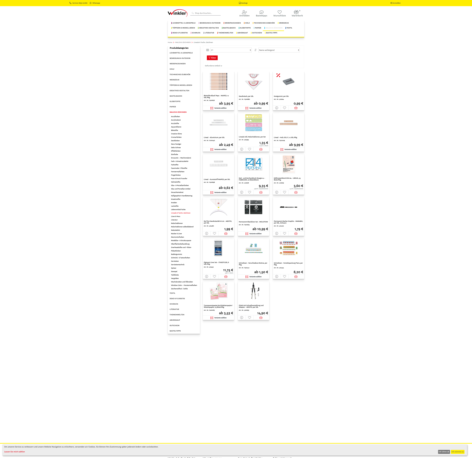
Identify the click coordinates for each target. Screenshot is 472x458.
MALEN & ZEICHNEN (178, 112)
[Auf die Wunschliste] (285, 108)
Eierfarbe (174, 154)
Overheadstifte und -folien (181, 247)
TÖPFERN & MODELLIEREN (181, 85)
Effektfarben (176, 151)
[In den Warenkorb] (296, 108)
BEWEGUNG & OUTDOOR (180, 58)
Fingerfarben (176, 175)
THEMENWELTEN (177, 315)
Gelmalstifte (175, 182)
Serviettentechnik (177, 265)
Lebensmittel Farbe (178, 209)
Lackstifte (174, 206)
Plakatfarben (176, 251)
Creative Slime (176, 134)
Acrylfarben (175, 116)
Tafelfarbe (175, 275)
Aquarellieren (176, 127)
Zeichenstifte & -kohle (179, 289)
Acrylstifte (175, 123)
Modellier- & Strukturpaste (181, 240)
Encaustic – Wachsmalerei (181, 158)
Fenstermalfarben (177, 172)
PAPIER (173, 107)
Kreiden (174, 203)
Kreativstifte (175, 199)
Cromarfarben (176, 137)
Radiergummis (176, 254)
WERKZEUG (174, 80)
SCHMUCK (174, 304)
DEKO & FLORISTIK (177, 299)
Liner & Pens (175, 216)
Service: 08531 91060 (80, 3)
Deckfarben (175, 141)
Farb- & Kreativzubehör (179, 161)
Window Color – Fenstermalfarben (184, 285)
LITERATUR (174, 309)
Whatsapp (96, 3)
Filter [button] (213, 58)
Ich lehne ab (444, 452)
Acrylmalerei (176, 120)
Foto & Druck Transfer (179, 178)
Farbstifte (174, 165)
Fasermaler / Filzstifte (179, 168)
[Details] (277, 108)
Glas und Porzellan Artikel (180, 189)
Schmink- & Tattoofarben (180, 258)
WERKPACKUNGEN (178, 64)
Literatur (174, 220)
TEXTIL (172, 293)
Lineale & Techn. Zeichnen (180, 213)
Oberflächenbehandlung (180, 244)
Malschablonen (177, 223)
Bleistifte (174, 130)
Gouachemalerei (177, 192)
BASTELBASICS (176, 96)
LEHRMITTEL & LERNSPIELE (181, 53)
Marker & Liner (176, 234)
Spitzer (173, 268)
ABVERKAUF (175, 320)
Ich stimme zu (457, 452)
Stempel (174, 271)
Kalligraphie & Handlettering (181, 196)
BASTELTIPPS (175, 331)
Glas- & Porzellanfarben (180, 185)
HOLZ (172, 69)
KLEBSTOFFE (175, 101)
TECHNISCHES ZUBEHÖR (180, 74)
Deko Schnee (176, 147)
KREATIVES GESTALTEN (179, 91)
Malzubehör (175, 230)
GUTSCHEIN (174, 325)
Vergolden (175, 278)
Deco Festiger (176, 144)
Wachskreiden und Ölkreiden (182, 282)
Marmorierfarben (177, 237)
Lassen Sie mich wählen (14, 452)
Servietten (175, 261)
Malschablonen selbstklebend (182, 227)
